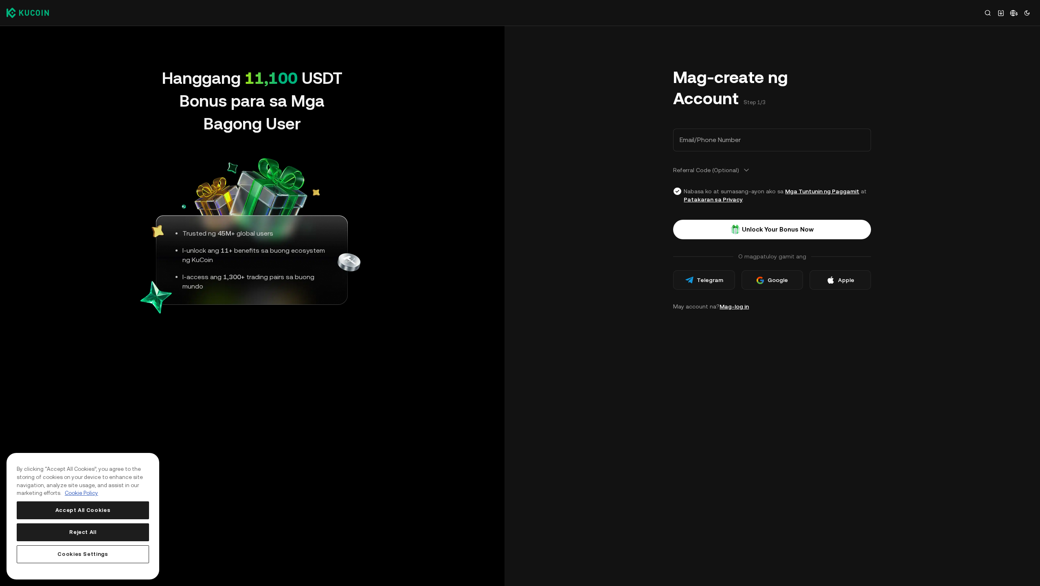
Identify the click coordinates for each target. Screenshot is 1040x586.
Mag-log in (734, 306)
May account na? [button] (711, 306)
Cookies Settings (82, 554)
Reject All (83, 532)
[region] (83, 516)
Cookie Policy (81, 493)
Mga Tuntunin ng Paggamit (822, 191)
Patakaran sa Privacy (713, 199)
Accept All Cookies (83, 510)
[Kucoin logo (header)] (28, 12)
